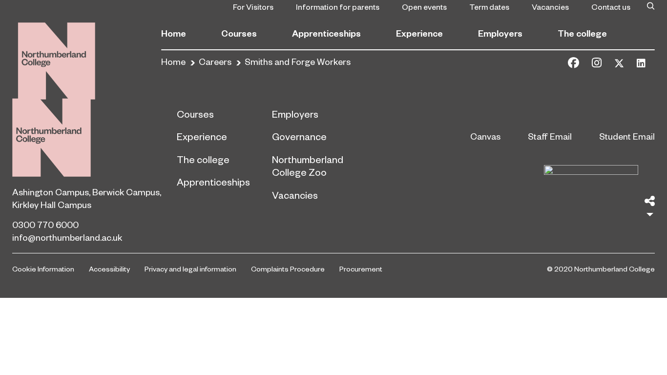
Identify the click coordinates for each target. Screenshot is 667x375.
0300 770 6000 (45, 224)
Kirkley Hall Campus (51, 204)
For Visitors (253, 6)
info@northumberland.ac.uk (67, 237)
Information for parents (337, 6)
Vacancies (550, 6)
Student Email (627, 136)
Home (173, 33)
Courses (239, 33)
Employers (500, 33)
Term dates (489, 6)
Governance (299, 136)
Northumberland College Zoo (307, 165)
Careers (215, 61)
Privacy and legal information (190, 268)
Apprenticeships (326, 33)
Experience (419, 33)
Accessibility (109, 268)
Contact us (610, 6)
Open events (424, 6)
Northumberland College (51, 137)
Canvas (485, 136)
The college (582, 33)
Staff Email (550, 136)
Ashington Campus (50, 191)
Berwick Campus (126, 191)
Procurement (360, 268)
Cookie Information (43, 268)
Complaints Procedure (288, 268)
